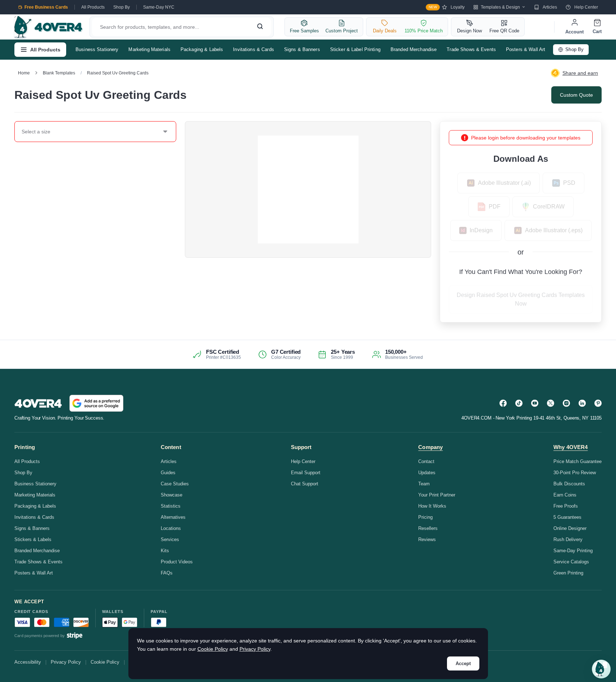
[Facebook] (503, 403)
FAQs (167, 573)
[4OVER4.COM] (48, 27)
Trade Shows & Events (471, 49)
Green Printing (568, 573)
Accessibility (27, 662)
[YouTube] (534, 403)
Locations (171, 528)
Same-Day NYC (158, 7)
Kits (165, 550)
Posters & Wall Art (525, 49)
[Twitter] (550, 403)
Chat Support (304, 483)
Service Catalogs (571, 561)
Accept (463, 663)
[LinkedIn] (582, 403)
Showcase (171, 495)
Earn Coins (564, 495)
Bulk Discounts (569, 483)
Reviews (427, 539)
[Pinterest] (598, 403)
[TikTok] (519, 403)
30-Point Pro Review (574, 472)
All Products (93, 7)
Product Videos (177, 561)
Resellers (428, 528)
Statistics (171, 506)
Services (170, 539)
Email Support (305, 472)
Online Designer (570, 528)
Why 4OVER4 (570, 447)
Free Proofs (565, 506)
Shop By (121, 7)
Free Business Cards (46, 7)
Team (424, 483)
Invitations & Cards (253, 49)
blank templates (59, 72)
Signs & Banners (302, 49)
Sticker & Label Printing (355, 49)
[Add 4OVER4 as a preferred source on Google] (96, 403)
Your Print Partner (436, 495)
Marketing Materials (149, 49)
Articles (550, 7)
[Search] (260, 27)
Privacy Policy (66, 662)
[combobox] (22, 131)
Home (24, 72)
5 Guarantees (567, 517)
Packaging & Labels (202, 49)
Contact (426, 461)
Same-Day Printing (573, 550)
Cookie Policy (105, 662)
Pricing (425, 517)
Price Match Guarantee (577, 461)
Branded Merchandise (414, 49)
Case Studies (175, 483)
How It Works (432, 506)
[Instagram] (566, 403)
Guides (168, 472)
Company (430, 447)
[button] (601, 669)
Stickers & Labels (32, 539)
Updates (426, 472)
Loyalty (447, 7)
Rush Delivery (568, 539)
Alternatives (173, 517)
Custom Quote (576, 95)
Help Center (586, 7)
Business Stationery (97, 49)
